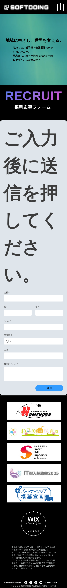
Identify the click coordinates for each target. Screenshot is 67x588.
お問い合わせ (11, 363)
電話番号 (8, 335)
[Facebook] (35, 582)
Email (7, 321)
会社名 (7, 292)
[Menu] (60, 7)
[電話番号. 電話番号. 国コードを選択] (9, 341)
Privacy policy (51, 582)
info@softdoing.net (12, 582)
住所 (6, 349)
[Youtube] (40, 582)
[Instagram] (25, 582)
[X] (30, 582)
